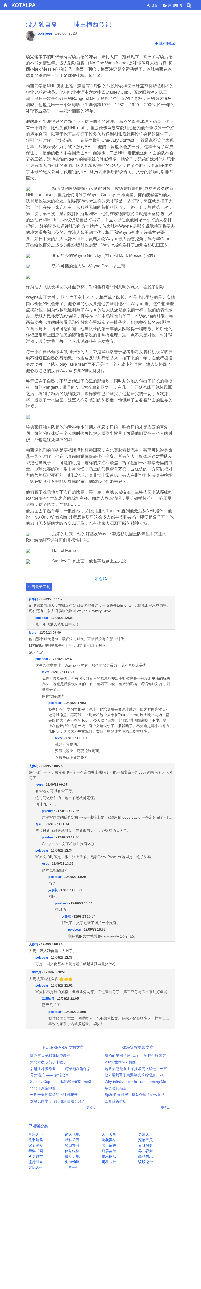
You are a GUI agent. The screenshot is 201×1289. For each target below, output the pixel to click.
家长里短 (35, 1145)
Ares (45, 863)
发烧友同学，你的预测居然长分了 (57, 1101)
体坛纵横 (72, 1151)
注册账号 (174, 5)
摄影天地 (72, 1156)
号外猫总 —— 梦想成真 (49, 1075)
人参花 (33, 766)
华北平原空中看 (43, 1088)
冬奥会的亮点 (116, 1088)
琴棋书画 (35, 1151)
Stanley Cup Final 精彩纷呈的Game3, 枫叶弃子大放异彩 (76, 1081)
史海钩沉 (72, 1162)
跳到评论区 (166, 43)
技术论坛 (108, 1156)
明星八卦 (108, 1162)
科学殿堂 (35, 1156)
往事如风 (35, 1140)
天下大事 (108, 1134)
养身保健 (145, 1145)
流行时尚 (35, 1162)
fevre (33, 632)
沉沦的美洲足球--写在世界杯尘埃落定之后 (139, 1056)
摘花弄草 (108, 1140)
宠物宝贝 (145, 1140)
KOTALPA (22, 5)
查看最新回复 (39, 587)
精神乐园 (72, 1140)
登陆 (154, 5)
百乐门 (33, 599)
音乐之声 (35, 1134)
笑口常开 (72, 1145)
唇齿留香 (108, 1145)
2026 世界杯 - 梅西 (120, 1062)
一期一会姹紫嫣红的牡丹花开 (54, 1095)
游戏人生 (35, 1167)
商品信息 (145, 1156)
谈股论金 (145, 1162)
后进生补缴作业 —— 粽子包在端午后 (60, 1069)
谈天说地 (72, 1134)
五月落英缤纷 (116, 1101)
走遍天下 (145, 1134)
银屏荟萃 (108, 1151)
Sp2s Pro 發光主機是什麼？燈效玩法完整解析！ (144, 1095)
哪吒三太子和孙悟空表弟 (50, 1056)
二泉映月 (35, 972)
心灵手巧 (72, 1167)
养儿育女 (145, 1151)
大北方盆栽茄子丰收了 (48, 1062)
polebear (45, 33)
